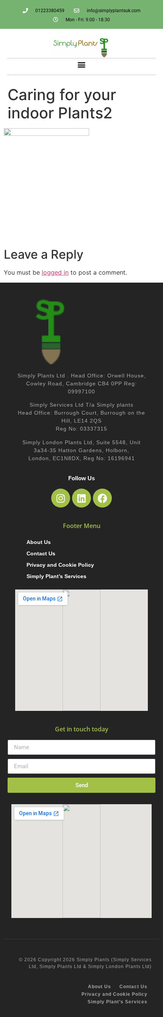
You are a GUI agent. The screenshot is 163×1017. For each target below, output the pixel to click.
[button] (81, 64)
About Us (39, 542)
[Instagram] (60, 498)
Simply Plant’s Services (56, 576)
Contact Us (41, 553)
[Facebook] (102, 498)
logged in (55, 272)
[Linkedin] (81, 498)
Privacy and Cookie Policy (60, 565)
